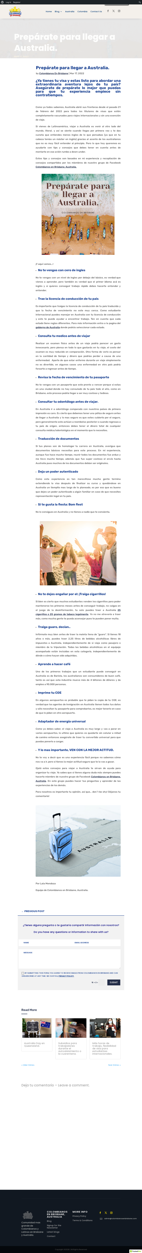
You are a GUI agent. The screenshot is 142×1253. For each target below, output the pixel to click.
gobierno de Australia (48, 327)
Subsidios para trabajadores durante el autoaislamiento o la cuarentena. (69, 1048)
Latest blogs (53, 1232)
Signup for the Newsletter (54, 1226)
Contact (51, 1236)
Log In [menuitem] (8, 2)
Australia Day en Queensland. (34, 1044)
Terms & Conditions (82, 1220)
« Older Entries (27, 1065)
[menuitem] (2, 2)
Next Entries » (114, 1065)
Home (49, 12)
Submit (114, 982)
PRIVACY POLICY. (66, 976)
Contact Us (96, 12)
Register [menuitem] (16, 2)
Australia (69, 12)
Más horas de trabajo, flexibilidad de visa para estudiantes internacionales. (104, 1048)
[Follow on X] (113, 11)
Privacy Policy (79, 1216)
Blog (57, 12)
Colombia (82, 12)
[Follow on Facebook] (108, 11)
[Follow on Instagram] (119, 11)
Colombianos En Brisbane (53, 73)
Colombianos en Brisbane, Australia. (56, 166)
